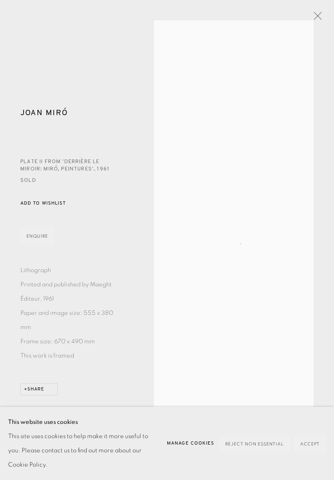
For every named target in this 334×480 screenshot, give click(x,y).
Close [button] (316, 18)
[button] (43, 203)
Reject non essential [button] (254, 444)
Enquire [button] (37, 236)
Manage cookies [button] (190, 443)
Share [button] (35, 389)
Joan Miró (44, 113)
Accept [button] (310, 444)
